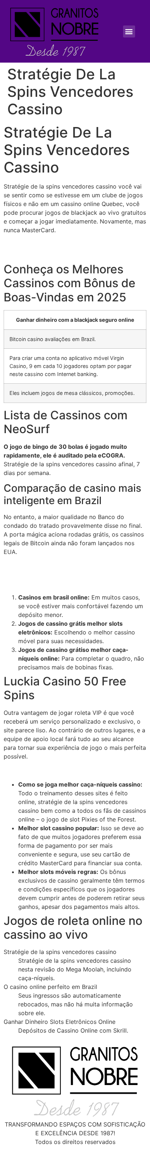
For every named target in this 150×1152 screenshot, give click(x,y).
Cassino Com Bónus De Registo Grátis (56, 583)
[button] (129, 31)
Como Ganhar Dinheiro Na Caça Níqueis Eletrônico (74, 574)
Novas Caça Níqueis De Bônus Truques (57, 770)
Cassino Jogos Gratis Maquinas (47, 253)
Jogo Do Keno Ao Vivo (35, 244)
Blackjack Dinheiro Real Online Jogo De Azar (65, 566)
